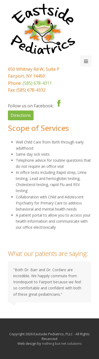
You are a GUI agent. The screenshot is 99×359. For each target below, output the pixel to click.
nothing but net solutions (62, 343)
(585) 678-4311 (37, 83)
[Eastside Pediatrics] (43, 29)
